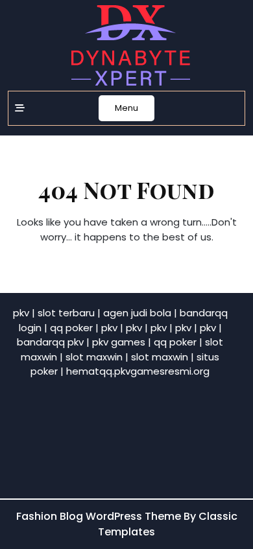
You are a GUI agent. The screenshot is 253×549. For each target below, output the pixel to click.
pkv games (118, 342)
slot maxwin (94, 357)
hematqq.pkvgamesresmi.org (138, 371)
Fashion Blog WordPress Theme (100, 516)
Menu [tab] (126, 108)
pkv (21, 313)
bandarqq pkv (50, 342)
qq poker (71, 327)
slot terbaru (66, 313)
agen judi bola (137, 313)
